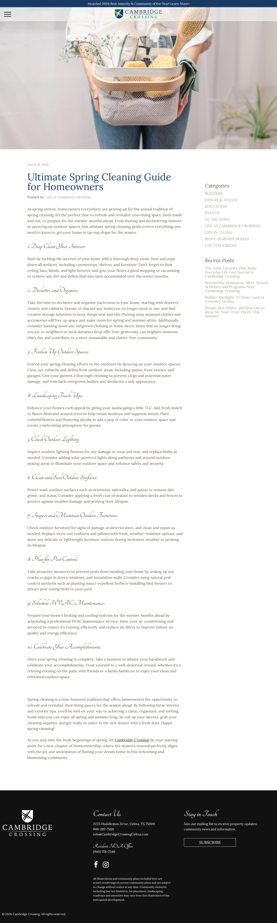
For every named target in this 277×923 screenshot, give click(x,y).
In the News (217, 219)
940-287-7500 (103, 829)
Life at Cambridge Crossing (68, 197)
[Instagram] (105, 865)
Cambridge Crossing (132, 740)
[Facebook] (95, 865)
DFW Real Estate (221, 200)
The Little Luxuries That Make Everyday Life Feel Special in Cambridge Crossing (231, 272)
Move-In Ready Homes (227, 239)
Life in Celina (218, 232)
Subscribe (210, 842)
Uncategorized (220, 245)
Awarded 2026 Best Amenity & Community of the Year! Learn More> (139, 4)
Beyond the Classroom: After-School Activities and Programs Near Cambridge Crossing (236, 286)
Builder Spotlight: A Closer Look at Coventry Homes (234, 299)
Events (212, 213)
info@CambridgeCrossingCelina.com (120, 834)
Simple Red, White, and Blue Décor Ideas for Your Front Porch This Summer (235, 312)
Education (216, 206)
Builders (213, 193)
